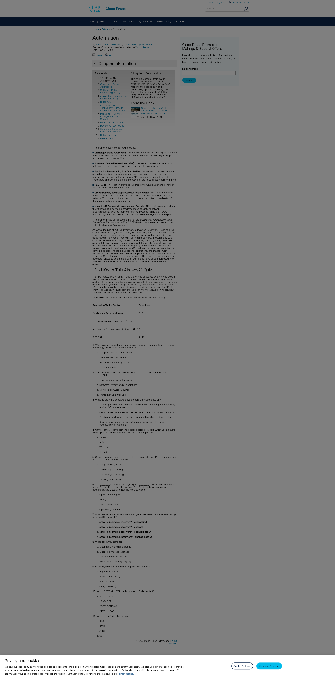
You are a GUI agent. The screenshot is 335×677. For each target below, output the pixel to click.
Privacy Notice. (126, 673)
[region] (167, 666)
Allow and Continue (269, 666)
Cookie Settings (242, 666)
